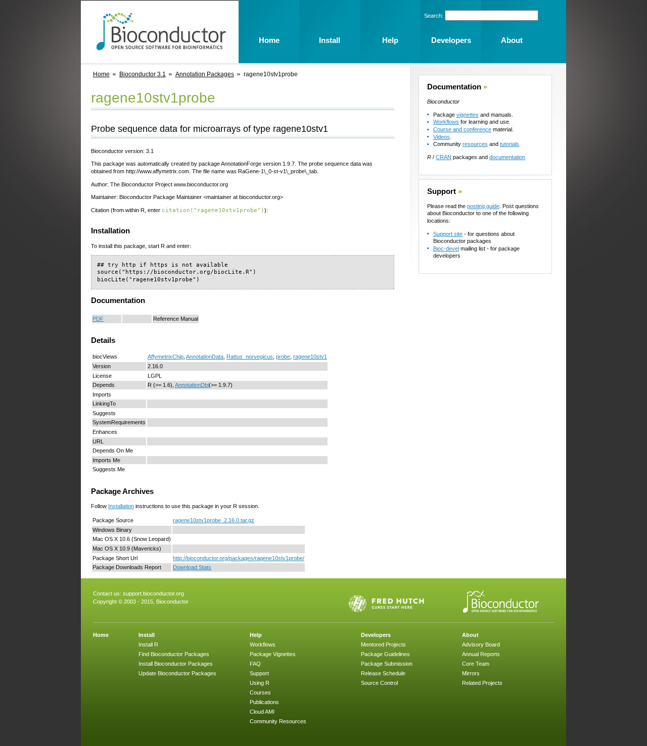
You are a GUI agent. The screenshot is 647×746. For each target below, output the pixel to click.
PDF (98, 319)
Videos (441, 137)
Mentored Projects (383, 644)
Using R (259, 683)
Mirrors (471, 673)
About (470, 635)
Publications (264, 702)
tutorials (509, 144)
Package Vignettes (273, 654)
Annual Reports (481, 654)
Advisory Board (481, 644)
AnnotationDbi (192, 385)
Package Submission (386, 664)
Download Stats (192, 567)
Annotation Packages (204, 74)
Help (256, 635)
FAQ (255, 664)
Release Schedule (383, 673)
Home (101, 74)
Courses (260, 692)
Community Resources (278, 721)
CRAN (443, 157)
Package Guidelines (385, 654)
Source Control (379, 683)
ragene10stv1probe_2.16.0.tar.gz (213, 520)
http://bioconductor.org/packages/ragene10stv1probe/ (238, 558)
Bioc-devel (446, 248)
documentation (507, 157)
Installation (121, 506)
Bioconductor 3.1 (142, 74)
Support (441, 191)
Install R (148, 644)
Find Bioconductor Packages (173, 654)
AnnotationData (204, 357)
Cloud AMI (262, 712)
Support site (448, 234)
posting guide (483, 206)
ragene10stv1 (310, 357)
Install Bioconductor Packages (175, 664)
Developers (376, 635)
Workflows (446, 122)
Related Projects (482, 683)
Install (146, 635)
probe (283, 357)
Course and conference (462, 129)
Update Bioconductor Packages (177, 673)
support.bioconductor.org (153, 593)
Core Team (475, 664)
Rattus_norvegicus (249, 357)
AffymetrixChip (165, 357)
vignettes (467, 115)
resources (475, 144)
